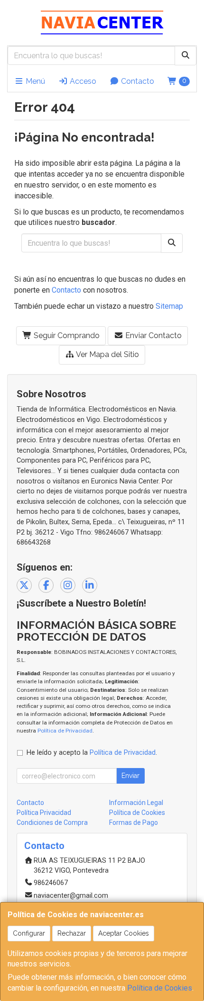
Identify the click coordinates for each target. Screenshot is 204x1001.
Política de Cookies (159, 987)
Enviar (130, 775)
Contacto (136, 81)
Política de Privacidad (65, 730)
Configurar (29, 933)
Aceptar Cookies (123, 933)
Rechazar (71, 933)
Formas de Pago (133, 822)
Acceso (82, 81)
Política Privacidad (44, 812)
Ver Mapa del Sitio (106, 354)
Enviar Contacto (152, 335)
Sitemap (169, 306)
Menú (34, 81)
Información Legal (136, 802)
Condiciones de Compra (52, 822)
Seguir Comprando (66, 335)
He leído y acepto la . (92, 753)
